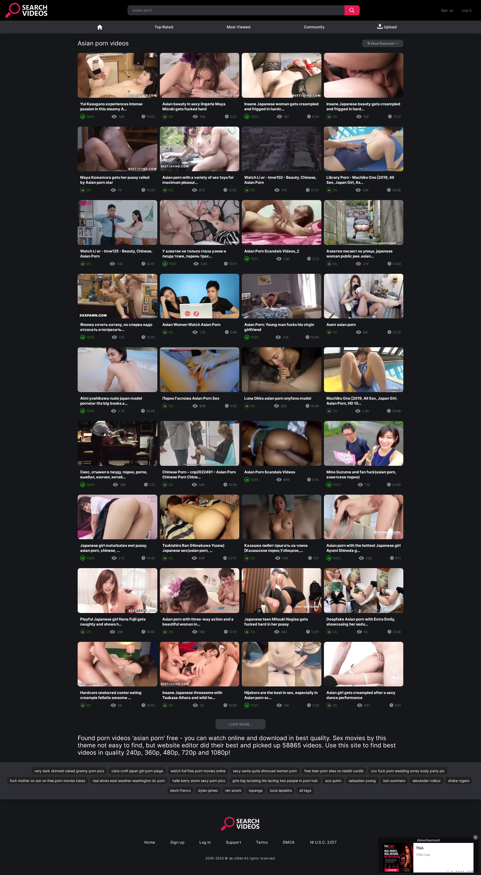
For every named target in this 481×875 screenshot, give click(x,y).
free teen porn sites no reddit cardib (334, 771)
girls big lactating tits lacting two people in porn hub (275, 780)
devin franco (180, 790)
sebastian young (362, 780)
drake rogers (458, 780)
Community (314, 27)
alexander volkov (427, 780)
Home (99, 27)
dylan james (208, 790)
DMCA (289, 842)
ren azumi (233, 790)
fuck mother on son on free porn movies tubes (47, 780)
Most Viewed (238, 27)
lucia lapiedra (281, 790)
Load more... (241, 724)
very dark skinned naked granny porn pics (69, 771)
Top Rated (164, 27)
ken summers (394, 780)
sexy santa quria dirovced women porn (265, 771)
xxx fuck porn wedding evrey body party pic (408, 771)
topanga (256, 790)
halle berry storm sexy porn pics (198, 780)
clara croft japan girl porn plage (137, 771)
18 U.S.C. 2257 (323, 842)
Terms (262, 842)
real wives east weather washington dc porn (129, 780)
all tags (305, 790)
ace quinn (333, 780)
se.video (236, 858)
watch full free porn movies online (198, 771)
